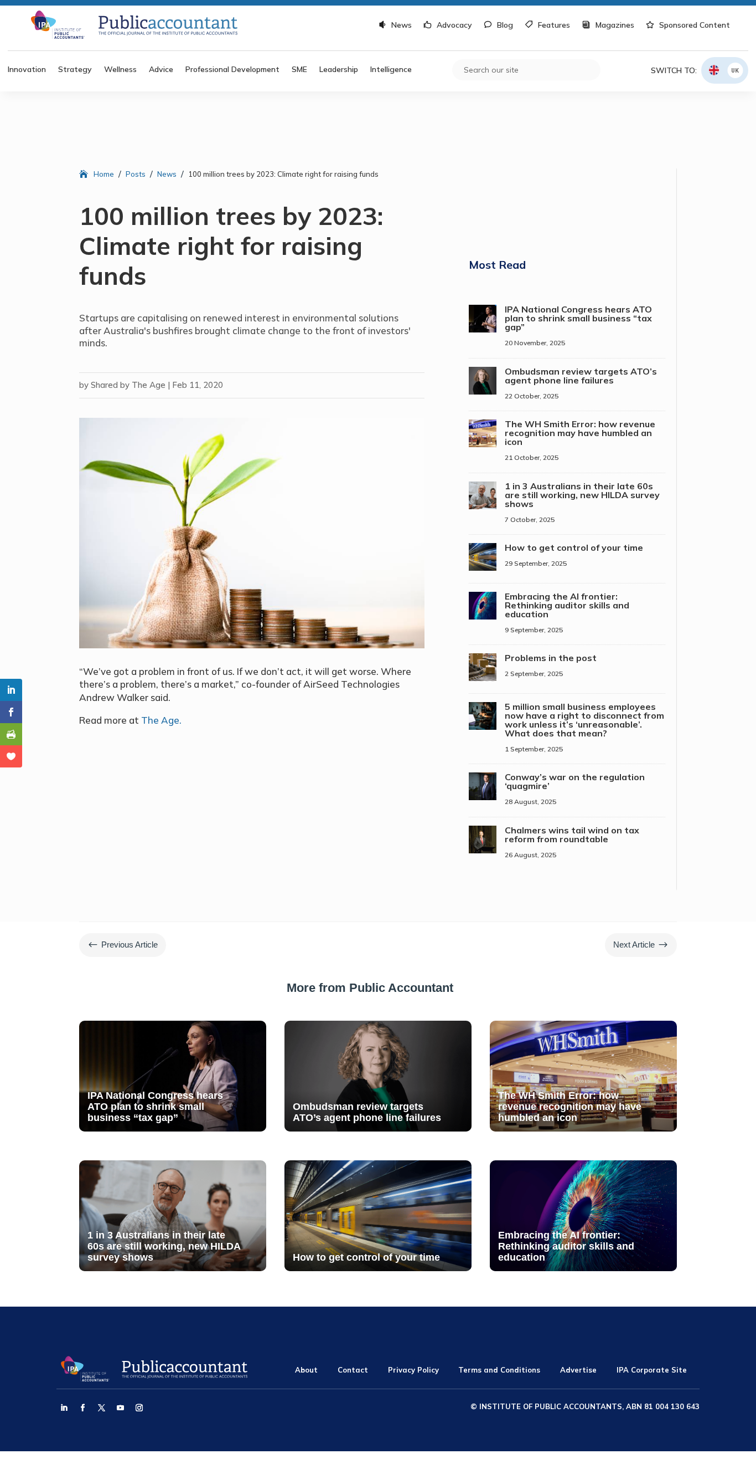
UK (735, 70)
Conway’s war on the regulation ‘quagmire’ (575, 781)
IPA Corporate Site (652, 1369)
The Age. (161, 720)
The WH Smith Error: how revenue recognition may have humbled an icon (580, 432)
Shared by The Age (128, 385)
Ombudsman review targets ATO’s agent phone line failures (581, 376)
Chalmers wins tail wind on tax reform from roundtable (572, 834)
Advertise (578, 1369)
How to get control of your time (574, 547)
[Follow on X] (101, 1408)
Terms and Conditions (499, 1369)
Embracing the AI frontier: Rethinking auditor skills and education (567, 605)
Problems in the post (551, 657)
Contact (353, 1369)
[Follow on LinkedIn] (63, 1408)
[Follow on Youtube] (120, 1408)
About (306, 1369)
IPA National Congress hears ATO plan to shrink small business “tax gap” (578, 318)
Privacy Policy (413, 1369)
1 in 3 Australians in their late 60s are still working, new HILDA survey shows (582, 494)
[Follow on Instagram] (139, 1408)
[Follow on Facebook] (82, 1408)
